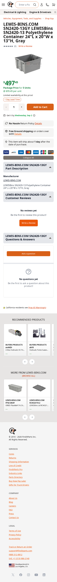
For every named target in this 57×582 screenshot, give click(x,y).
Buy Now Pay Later (17, 481)
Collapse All (28, 157)
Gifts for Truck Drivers (19, 485)
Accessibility (14, 538)
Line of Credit (15, 465)
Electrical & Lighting (15, 12)
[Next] (32, 362)
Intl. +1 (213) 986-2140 (19, 558)
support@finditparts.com (20, 550)
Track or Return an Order (20, 547)
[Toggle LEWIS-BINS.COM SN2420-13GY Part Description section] (50, 167)
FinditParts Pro (15, 469)
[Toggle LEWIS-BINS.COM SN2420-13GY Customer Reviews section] (50, 196)
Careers (12, 506)
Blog (11, 502)
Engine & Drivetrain (40, 12)
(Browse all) (28, 375)
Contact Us (14, 517)
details (18, 133)
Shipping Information (19, 461)
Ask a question (28, 253)
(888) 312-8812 (15, 554)
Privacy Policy (15, 534)
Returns (12, 457)
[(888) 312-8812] (47, 4)
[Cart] (53, 4)
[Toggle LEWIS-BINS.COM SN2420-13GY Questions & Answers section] (50, 238)
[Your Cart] (53, 4)
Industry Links (15, 473)
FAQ (11, 509)
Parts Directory (16, 477)
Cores (11, 454)
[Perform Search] (34, 4)
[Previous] (25, 362)
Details (38, 123)
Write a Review (25, 46)
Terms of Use (15, 530)
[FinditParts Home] (11, 4)
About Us (13, 498)
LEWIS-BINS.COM (12, 180)
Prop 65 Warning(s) (37, 307)
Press (11, 513)
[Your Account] (42, 4)
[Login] (42, 4)
